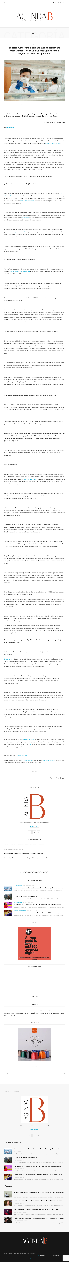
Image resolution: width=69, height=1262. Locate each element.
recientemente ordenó (30, 479)
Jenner (24, 105)
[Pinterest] (60, 778)
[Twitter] (58, 778)
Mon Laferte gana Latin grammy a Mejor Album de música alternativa (36, 1209)
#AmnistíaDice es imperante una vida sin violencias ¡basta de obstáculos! (23, 853)
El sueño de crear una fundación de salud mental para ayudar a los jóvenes (24, 845)
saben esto (25, 217)
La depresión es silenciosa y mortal (13, 849)
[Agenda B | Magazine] (34, 16)
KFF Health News (26, 760)
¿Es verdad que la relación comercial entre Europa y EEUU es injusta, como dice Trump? (27, 858)
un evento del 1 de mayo (52, 143)
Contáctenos (34, 826)
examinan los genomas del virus (17, 232)
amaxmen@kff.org (21, 755)
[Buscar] (63, 2)
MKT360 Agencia (31, 1253)
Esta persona (8, 659)
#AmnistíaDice (18, 902)
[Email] (63, 778)
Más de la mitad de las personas (20, 271)
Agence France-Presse (20, 910)
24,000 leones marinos (27, 201)
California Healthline (49, 760)
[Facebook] (56, 778)
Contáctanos (34, 1129)
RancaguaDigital (12, 778)
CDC (35, 44)
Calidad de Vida (18, 885)
